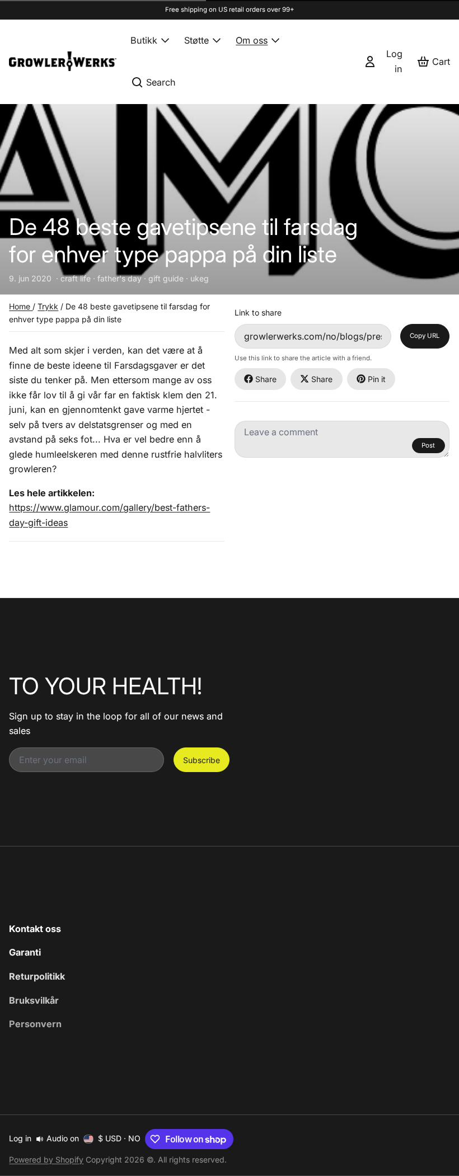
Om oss (252, 40)
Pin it (377, 379)
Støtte (196, 40)
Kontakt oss (35, 928)
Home (20, 306)
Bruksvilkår (34, 1000)
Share (266, 379)
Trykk (48, 306)
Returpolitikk (37, 976)
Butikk (143, 40)
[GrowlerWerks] (62, 61)
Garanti (25, 952)
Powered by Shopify (46, 1159)
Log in (20, 1138)
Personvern (35, 1023)
